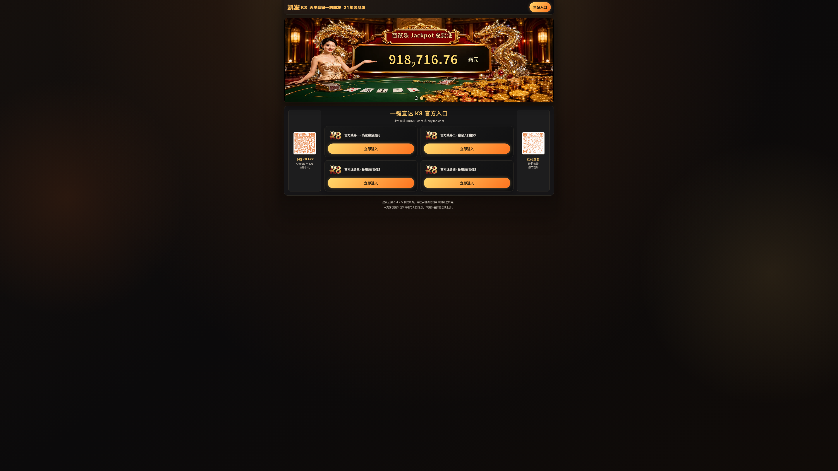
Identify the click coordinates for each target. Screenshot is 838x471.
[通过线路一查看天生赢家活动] (419, 60)
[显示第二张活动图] (421, 98)
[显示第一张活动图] (416, 98)
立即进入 (371, 149)
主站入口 (540, 7)
